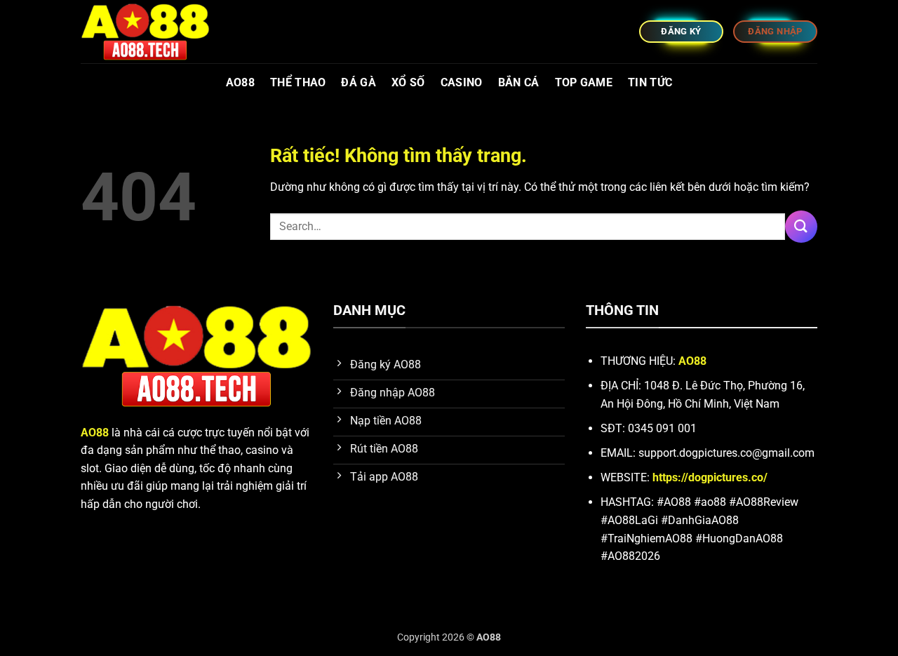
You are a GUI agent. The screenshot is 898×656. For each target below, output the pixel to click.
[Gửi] (801, 226)
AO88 (240, 82)
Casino (462, 82)
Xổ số (408, 82)
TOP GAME (584, 82)
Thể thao (298, 82)
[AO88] (151, 31)
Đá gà (358, 82)
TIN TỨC (650, 82)
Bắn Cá (519, 82)
